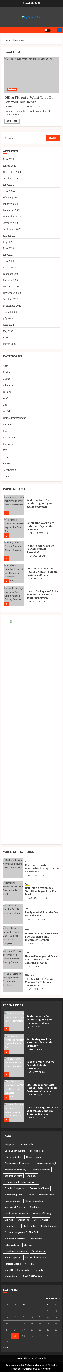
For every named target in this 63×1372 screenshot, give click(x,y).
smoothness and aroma (16, 1251)
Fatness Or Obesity (39, 1188)
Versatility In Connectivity (17, 1270)
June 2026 (8, 159)
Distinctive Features (40, 1169)
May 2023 (8, 254)
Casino (6, 378)
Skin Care (8, 457)
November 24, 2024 (37, 556)
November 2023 (12, 216)
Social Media (38, 1251)
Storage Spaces (12, 1257)
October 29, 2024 (37, 579)
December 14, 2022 (25, 106)
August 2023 (10, 235)
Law (5, 431)
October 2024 (10, 178)
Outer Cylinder (41, 1219)
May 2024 (8, 184)
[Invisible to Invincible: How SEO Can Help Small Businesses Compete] (14, 573)
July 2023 (8, 242)
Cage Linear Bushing (15, 1150)
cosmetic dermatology (15, 1169)
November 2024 (12, 172)
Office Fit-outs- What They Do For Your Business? (28, 99)
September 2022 (12, 305)
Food (5, 398)
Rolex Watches (12, 1245)
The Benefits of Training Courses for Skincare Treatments (40, 982)
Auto (5, 365)
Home (19, 1358)
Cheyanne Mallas (13, 1157)
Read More (12, 121)
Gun (5, 404)
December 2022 (11, 286)
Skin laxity (28, 1245)
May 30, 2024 (34, 601)
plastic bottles (29, 1226)
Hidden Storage (12, 1201)
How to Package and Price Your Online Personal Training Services (42, 594)
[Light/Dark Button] (48, 30)
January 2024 (10, 203)
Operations (23, 1219)
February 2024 (11, 197)
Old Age (9, 1219)
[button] (54, 30)
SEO (5, 450)
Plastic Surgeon (49, 1226)
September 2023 (12, 229)
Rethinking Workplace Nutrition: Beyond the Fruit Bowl (40, 526)
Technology (9, 470)
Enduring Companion (15, 1188)
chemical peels (37, 1150)
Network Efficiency (41, 1213)
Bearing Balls (26, 1144)
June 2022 (8, 324)
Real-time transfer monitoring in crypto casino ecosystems (39, 503)
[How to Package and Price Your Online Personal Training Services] (14, 596)
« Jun (5, 1347)
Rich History (36, 1238)
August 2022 (10, 312)
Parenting (8, 444)
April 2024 (9, 191)
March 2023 (9, 267)
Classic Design (33, 1157)
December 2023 (11, 210)
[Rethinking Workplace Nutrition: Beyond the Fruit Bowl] (14, 528)
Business (12, 89)
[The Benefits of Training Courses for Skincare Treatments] (13, 982)
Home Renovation (34, 1201)
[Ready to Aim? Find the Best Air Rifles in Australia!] (14, 551)
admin (9, 106)
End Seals (31, 1176)
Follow (59, 30)
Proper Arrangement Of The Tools (22, 1232)
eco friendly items (13, 1176)
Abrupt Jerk (10, 1144)
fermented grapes (13, 1194)
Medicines (35, 1207)
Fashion (7, 391)
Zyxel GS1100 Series (33, 1276)
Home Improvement (14, 417)
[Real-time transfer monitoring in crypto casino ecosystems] (14, 505)
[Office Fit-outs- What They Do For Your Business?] (31, 75)
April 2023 (9, 261)
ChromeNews (30, 1368)
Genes (30, 1194)
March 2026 (9, 165)
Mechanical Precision (15, 1207)
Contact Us (40, 1358)
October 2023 (10, 223)
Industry (8, 424)
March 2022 (9, 343)
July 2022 (8, 318)
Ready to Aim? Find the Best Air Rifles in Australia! (41, 549)
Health (7, 411)
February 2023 (11, 273)
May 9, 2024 (32, 989)
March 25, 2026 (36, 533)
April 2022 (9, 337)
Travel (6, 476)
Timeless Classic (13, 1263)
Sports (6, 463)
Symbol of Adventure (35, 1257)
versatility (29, 1263)
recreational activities (15, 1238)
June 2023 (8, 248)
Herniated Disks (46, 1194)
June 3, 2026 (34, 510)
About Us (28, 1358)
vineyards (38, 1270)
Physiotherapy (11, 1226)
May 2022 (8, 331)
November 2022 (12, 292)
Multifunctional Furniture (16, 1213)
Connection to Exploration (17, 1163)
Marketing (9, 437)
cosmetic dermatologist (46, 1163)
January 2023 (10, 280)
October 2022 (10, 299)
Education (8, 385)
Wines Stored (11, 1276)
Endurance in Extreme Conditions (21, 1182)
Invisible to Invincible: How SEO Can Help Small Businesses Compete (42, 572)
